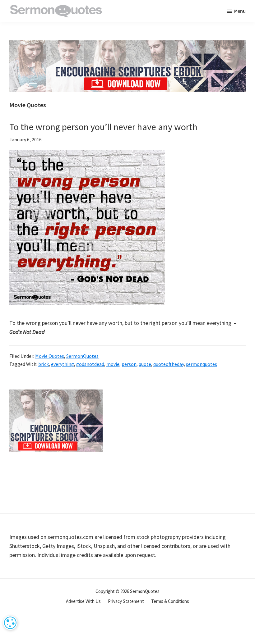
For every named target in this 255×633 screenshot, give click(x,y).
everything (62, 364)
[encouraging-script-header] (127, 44)
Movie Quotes (49, 356)
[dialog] (10, 623)
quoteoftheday (168, 364)
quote (145, 364)
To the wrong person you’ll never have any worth (103, 127)
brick (43, 364)
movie (112, 364)
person (129, 364)
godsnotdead (90, 364)
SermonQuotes (82, 356)
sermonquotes (201, 364)
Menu (240, 11)
